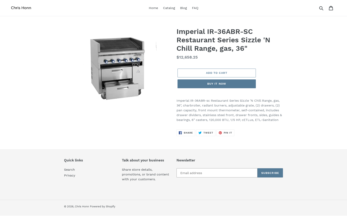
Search (69, 169)
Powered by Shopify (102, 206)
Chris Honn (82, 206)
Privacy (69, 175)
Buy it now (216, 83)
